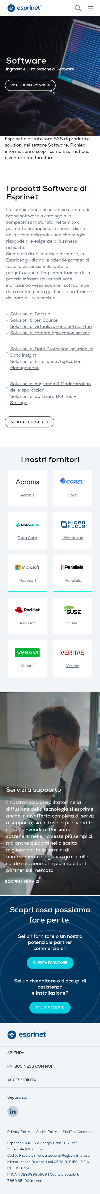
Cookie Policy (46, 1132)
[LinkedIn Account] (14, 1113)
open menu (90, 8)
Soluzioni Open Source (34, 321)
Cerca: (78, 8)
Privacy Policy (18, 1132)
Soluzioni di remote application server (50, 333)
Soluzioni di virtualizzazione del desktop (51, 327)
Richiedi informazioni (30, 85)
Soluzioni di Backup (30, 314)
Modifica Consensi (77, 1132)
